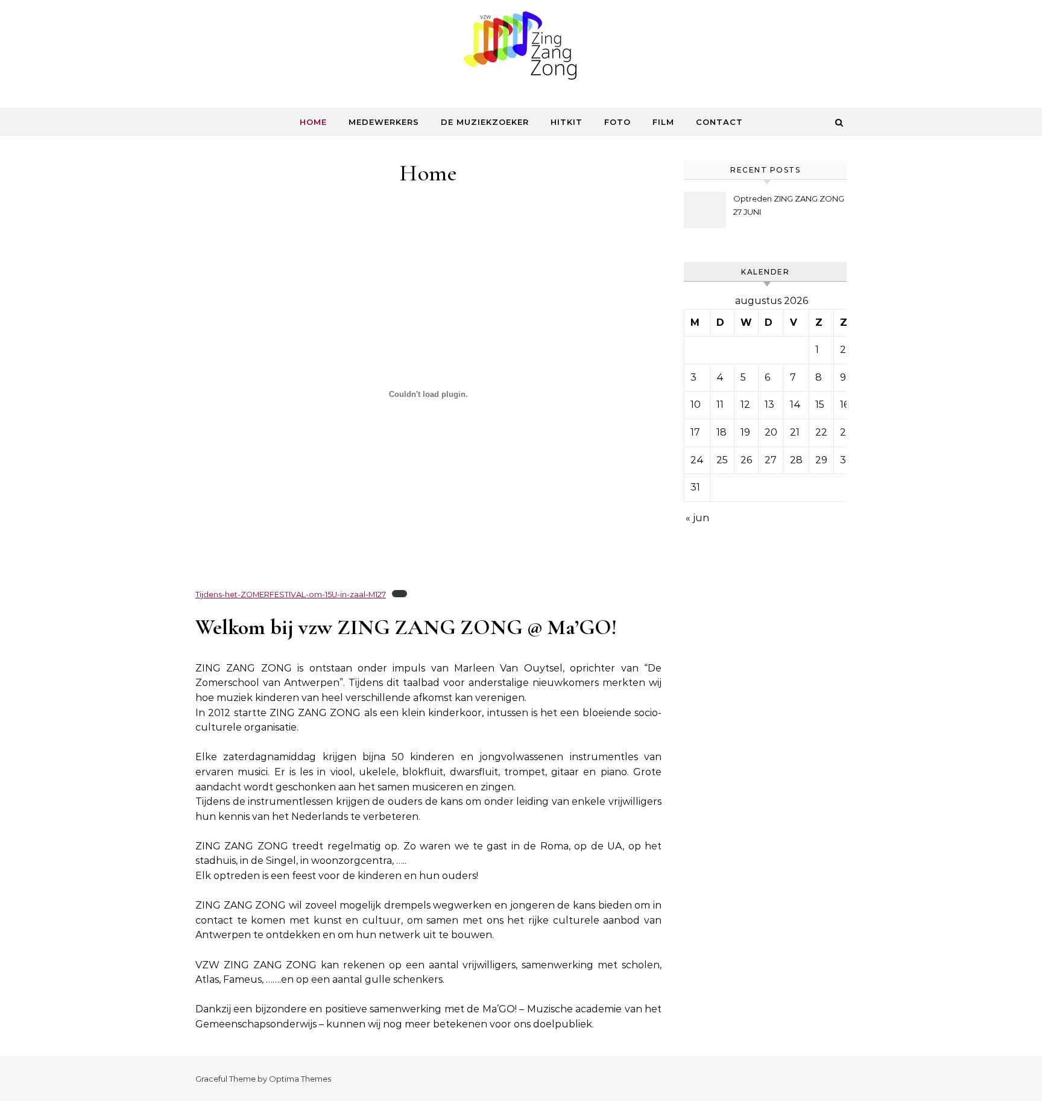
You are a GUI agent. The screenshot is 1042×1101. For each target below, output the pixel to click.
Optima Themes (300, 1079)
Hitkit (567, 122)
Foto (617, 122)
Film (663, 122)
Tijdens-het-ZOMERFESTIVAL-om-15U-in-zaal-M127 (290, 594)
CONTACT (719, 122)
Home (313, 122)
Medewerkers (384, 122)
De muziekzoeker (485, 122)
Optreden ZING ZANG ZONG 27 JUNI (788, 205)
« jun (697, 518)
